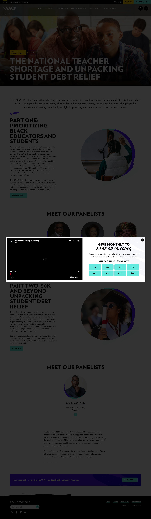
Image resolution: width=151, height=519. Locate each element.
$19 (95, 267)
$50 (120, 267)
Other (133, 273)
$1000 (120, 273)
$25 (107, 267)
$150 (95, 273)
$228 (107, 273)
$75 (133, 267)
